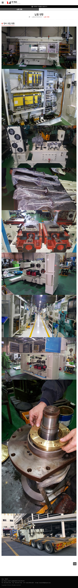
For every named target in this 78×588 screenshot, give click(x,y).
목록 (75, 564)
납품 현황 (19, 9)
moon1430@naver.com (45, 582)
